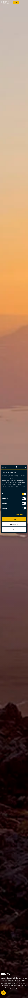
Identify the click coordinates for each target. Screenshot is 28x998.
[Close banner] (25, 467)
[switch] (24, 498)
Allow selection (14, 524)
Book (16, 2)
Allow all (14, 519)
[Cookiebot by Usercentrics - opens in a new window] (16, 467)
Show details (19, 514)
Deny (14, 529)
